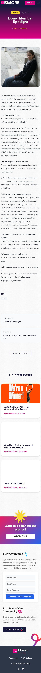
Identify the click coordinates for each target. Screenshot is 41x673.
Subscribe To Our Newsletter (19, 597)
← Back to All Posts (20, 353)
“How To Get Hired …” (14, 483)
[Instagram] (18, 669)
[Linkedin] (22, 669)
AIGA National (26, 658)
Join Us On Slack (12, 629)
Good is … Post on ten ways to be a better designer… (19, 446)
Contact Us (13, 658)
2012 (4, 298)
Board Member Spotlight (12, 321)
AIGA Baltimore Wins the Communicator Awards (16, 408)
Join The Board (20, 536)
